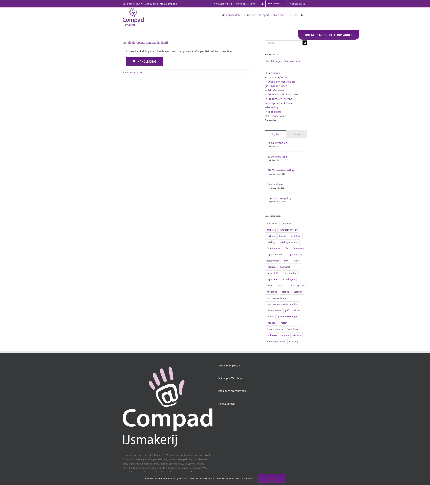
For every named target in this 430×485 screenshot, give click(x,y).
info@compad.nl (168, 3)
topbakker (272, 335)
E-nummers (298, 248)
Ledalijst (298, 291)
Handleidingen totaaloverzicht (282, 61)
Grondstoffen (273, 273)
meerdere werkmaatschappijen (282, 304)
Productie (271, 322)
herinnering (291, 273)
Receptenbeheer (275, 328)
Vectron (297, 335)
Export (296, 260)
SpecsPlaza (292, 328)
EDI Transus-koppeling (281, 170)
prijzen (296, 310)
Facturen (271, 266)
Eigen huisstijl (295, 254)
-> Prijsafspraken (274, 90)
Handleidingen (226, 403)
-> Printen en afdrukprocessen (282, 94)
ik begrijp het (271, 478)
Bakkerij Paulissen (278, 156)
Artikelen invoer (288, 229)
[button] (302, 15)
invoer (270, 285)
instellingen (289, 279)
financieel (285, 266)
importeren (272, 279)
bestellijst (296, 235)
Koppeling (272, 291)
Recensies (270, 120)
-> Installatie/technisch (132, 72)
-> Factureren (272, 73)
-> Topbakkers (273, 111)
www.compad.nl (183, 472)
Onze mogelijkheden (229, 365)
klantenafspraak (296, 285)
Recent (296, 134)
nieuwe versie (274, 310)
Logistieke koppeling (280, 198)
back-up (271, 235)
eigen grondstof (275, 254)
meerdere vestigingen (278, 297)
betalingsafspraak (289, 242)
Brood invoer (273, 248)
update (285, 335)
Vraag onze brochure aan (232, 390)
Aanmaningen (276, 184)
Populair (275, 134)
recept (284, 322)
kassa (280, 285)
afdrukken (272, 223)
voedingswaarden (276, 341)
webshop (293, 341)
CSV (286, 248)
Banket (282, 235)
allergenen (286, 223)
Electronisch (273, 260)
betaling (271, 242)
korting (285, 291)
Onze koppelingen (275, 116)
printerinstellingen (287, 316)
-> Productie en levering (278, 98)
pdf (287, 310)
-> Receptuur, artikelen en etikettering (279, 105)
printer (270, 316)
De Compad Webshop (230, 378)
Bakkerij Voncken (277, 142)
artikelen (271, 229)
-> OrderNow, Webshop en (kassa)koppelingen (280, 84)
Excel (286, 260)
